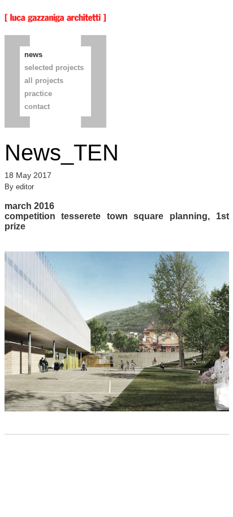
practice (38, 93)
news (33, 54)
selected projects (54, 67)
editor (25, 187)
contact (37, 106)
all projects (43, 80)
